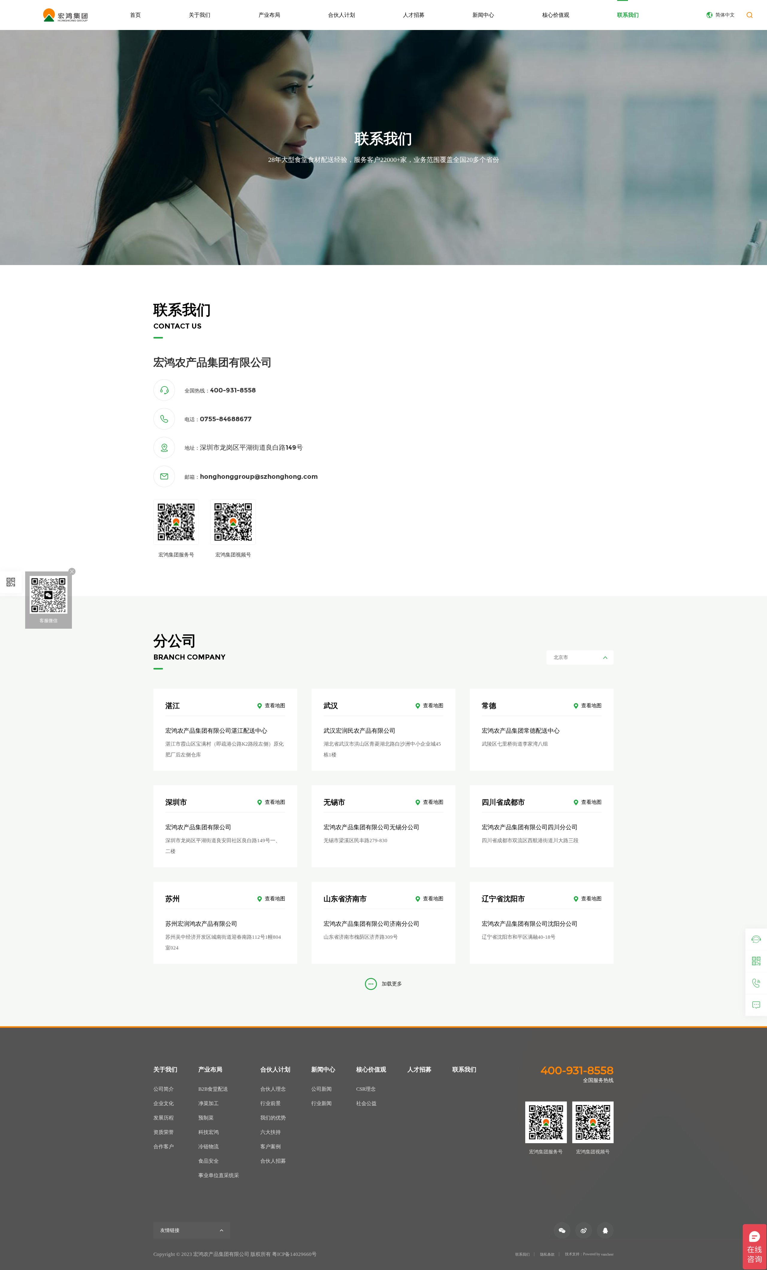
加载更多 (392, 984)
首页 (135, 15)
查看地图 (275, 705)
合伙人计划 (341, 15)
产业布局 (269, 15)
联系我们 (628, 15)
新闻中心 (483, 15)
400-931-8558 (577, 1070)
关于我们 (199, 15)
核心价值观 (555, 15)
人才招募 (414, 15)
